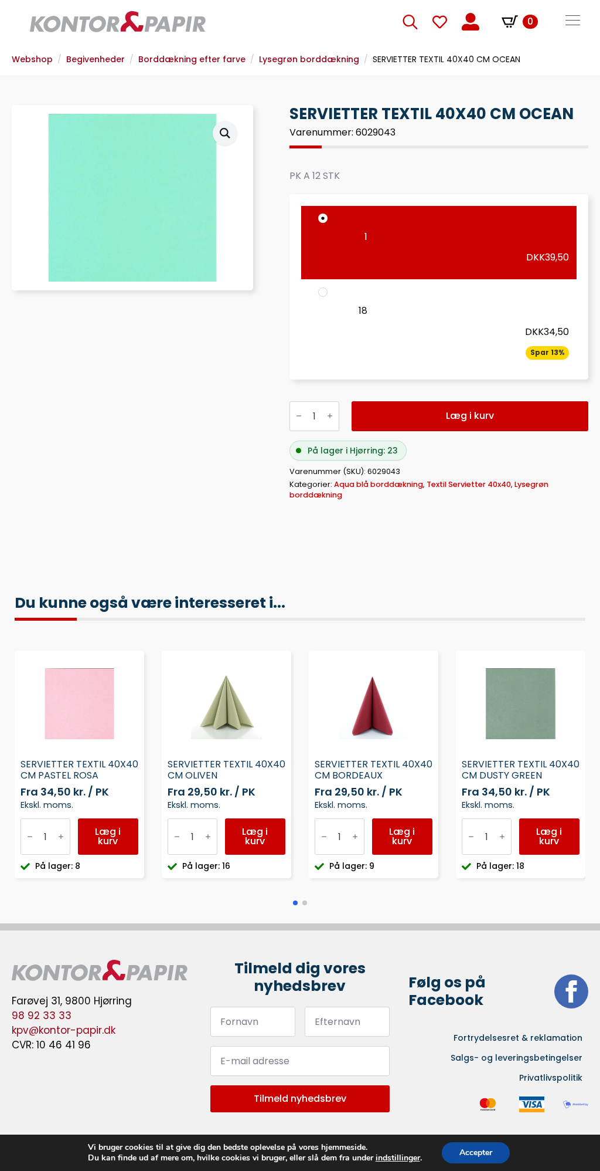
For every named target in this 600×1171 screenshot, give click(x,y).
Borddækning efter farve (192, 59)
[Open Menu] (573, 21)
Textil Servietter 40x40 (469, 484)
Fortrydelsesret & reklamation (518, 1038)
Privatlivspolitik (550, 1078)
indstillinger (398, 1158)
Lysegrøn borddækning (309, 59)
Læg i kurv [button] (108, 836)
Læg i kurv (470, 415)
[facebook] (571, 991)
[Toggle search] (410, 21)
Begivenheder (95, 59)
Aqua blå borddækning (378, 484)
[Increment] (329, 416)
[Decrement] (298, 416)
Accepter (475, 1152)
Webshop (32, 59)
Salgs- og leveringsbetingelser (516, 1058)
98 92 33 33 (41, 1015)
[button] (225, 133)
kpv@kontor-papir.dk (63, 1030)
